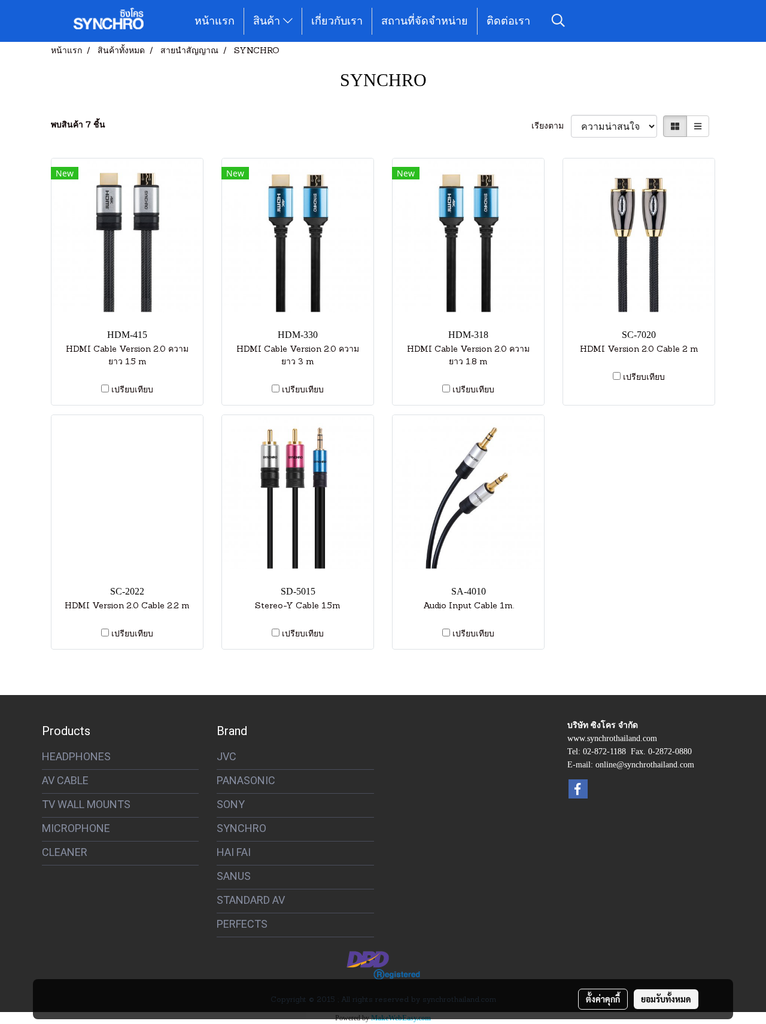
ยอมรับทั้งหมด (666, 998)
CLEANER (64, 852)
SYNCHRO (241, 828)
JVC (226, 756)
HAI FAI (234, 852)
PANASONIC (246, 780)
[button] (558, 21)
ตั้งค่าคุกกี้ (603, 998)
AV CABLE (65, 780)
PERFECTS (242, 924)
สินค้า (268, 21)
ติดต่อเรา (508, 21)
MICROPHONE (76, 828)
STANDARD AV (251, 900)
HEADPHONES (76, 756)
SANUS (234, 876)
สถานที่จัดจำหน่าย (424, 21)
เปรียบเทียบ (132, 390)
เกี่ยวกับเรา (337, 21)
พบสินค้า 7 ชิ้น (78, 125)
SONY (231, 804)
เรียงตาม (551, 126)
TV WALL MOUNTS (86, 804)
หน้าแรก (214, 21)
